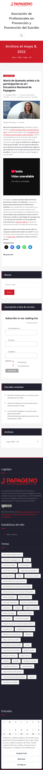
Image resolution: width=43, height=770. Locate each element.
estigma (18, 608)
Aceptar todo (21, 753)
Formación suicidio (22, 618)
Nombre (11, 340)
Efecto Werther (25, 597)
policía (27, 645)
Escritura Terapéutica (28, 602)
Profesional (22, 362)
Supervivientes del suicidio (12, 672)
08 (30, 57)
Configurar (21, 765)
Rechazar (21, 759)
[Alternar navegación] (21, 35)
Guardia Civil (7, 629)
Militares (28, 634)
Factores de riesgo (25, 613)
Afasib (27, 560)
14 (33, 734)
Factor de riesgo (8, 613)
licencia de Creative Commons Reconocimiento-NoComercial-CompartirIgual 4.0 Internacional (20, 514)
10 (10, 734)
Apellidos (11, 352)
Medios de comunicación (12, 634)
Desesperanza (8, 576)
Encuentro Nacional (27, 95)
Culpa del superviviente (29, 570)
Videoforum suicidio (10, 682)
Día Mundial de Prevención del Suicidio (16, 586)
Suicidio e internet (29, 661)
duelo (20, 576)
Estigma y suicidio (31, 608)
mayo (25, 57)
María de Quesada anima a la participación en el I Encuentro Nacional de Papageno (21, 85)
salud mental (25, 656)
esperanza (6, 608)
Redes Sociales (29, 650)
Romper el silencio (9, 656)
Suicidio (6, 97)
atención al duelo (9, 565)
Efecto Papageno (9, 597)
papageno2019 (11, 95)
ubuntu (32, 677)
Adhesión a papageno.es (11, 560)
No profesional (23, 366)
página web (11, 237)
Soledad (6, 661)
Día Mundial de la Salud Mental (14, 581)
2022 (19, 57)
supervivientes (27, 666)
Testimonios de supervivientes (14, 677)
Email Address (14, 328)
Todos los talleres (21, 222)
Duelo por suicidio (32, 576)
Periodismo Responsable (12, 645)
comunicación (25, 565)
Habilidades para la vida (24, 629)
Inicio (14, 57)
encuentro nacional (24, 97)
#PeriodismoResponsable (12, 554)
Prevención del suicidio (11, 650)
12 (21, 734)
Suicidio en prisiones (10, 666)
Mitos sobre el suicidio (11, 640)
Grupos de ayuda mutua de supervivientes (18, 624)
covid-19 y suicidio (9, 570)
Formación (7, 618)
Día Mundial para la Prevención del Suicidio (18, 592)
